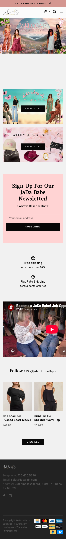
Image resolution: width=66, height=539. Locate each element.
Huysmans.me (10, 531)
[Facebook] (4, 496)
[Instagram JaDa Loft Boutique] (10, 496)
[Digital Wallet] (41, 528)
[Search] (55, 12)
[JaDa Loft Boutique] (9, 467)
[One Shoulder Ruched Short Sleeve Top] (17, 397)
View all (33, 442)
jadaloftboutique (43, 371)
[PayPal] (52, 528)
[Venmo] (60, 533)
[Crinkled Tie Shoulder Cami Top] (49, 397)
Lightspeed (8, 527)
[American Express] (59, 522)
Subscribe (33, 226)
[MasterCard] (44, 522)
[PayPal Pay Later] (53, 533)
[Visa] (52, 522)
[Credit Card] (37, 522)
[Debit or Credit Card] (59, 528)
